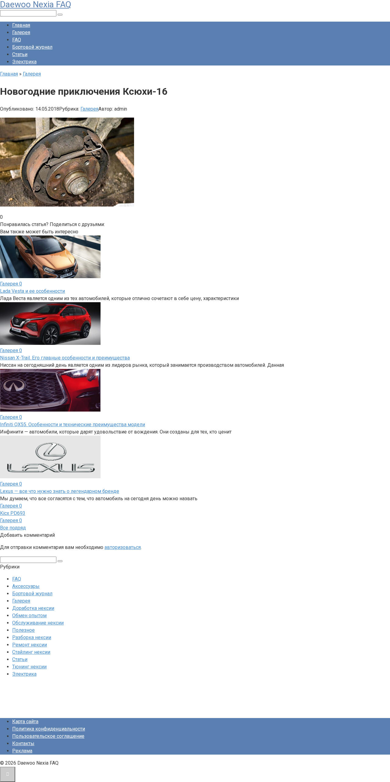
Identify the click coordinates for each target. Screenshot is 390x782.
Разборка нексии (31, 637)
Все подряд (13, 528)
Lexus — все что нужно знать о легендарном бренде (59, 491)
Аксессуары (26, 586)
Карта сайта (25, 721)
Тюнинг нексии (29, 667)
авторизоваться (123, 547)
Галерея (21, 32)
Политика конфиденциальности (48, 729)
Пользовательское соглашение (48, 736)
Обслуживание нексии (38, 623)
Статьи (19, 54)
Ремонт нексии (29, 645)
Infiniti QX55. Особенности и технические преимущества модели (72, 424)
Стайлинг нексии (31, 652)
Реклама (22, 751)
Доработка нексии (33, 608)
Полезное (23, 630)
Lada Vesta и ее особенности (32, 291)
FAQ (16, 40)
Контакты (23, 743)
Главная (21, 25)
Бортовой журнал (32, 47)
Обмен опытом (29, 615)
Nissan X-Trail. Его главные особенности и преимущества (65, 358)
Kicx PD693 (12, 513)
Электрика (24, 62)
